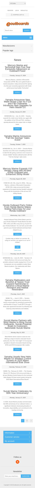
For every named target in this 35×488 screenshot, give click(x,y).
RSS (17, 462)
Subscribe (26, 476)
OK (17, 247)
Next (31, 420)
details (17, 92)
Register (10, 10)
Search (26, 30)
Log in (17, 10)
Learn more (17, 250)
